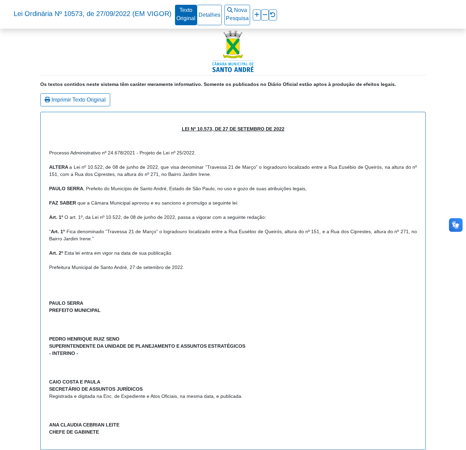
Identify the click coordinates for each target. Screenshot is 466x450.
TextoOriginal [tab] (185, 14)
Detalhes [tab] (209, 15)
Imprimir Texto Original (78, 100)
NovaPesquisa (237, 14)
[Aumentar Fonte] (257, 15)
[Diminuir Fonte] (265, 15)
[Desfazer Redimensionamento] (273, 15)
